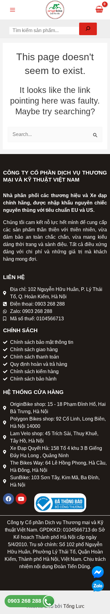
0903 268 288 (25, 601)
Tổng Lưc (73, 606)
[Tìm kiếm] (88, 29)
